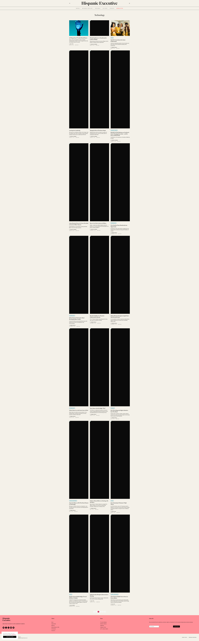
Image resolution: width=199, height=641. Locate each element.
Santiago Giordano (94, 44)
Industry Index (114, 130)
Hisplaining (102, 625)
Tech (112, 37)
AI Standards (53, 628)
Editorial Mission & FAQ (55, 627)
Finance (112, 408)
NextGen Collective (103, 623)
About (52, 622)
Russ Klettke (114, 511)
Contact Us (53, 630)
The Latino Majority (103, 622)
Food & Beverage (73, 500)
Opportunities (53, 623)
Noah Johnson (72, 605)
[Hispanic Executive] (99, 4)
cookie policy (14, 634)
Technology (113, 223)
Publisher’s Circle (103, 627)
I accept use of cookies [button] (9, 636)
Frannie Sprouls (114, 47)
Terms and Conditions (192, 637)
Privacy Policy (184, 637)
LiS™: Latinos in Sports (104, 628)
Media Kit (53, 625)
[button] (16, 632)
